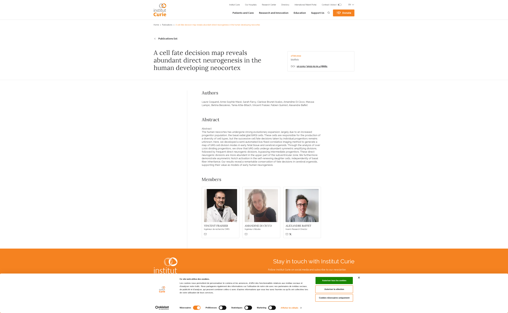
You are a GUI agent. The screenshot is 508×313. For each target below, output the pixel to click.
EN (349, 5)
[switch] (222, 308)
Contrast (329, 5)
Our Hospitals (251, 5)
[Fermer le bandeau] (359, 278)
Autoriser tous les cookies (334, 280)
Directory (285, 5)
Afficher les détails (289, 308)
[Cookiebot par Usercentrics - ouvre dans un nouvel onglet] (162, 308)
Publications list (167, 38)
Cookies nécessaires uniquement (334, 298)
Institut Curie (234, 5)
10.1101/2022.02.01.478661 (312, 66)
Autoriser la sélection (334, 289)
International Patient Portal (305, 5)
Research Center (269, 5)
